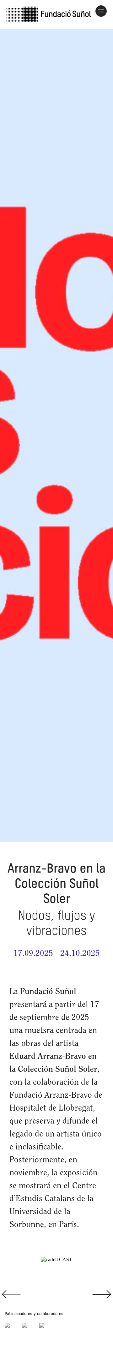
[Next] (84, 1294)
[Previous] (28, 1294)
